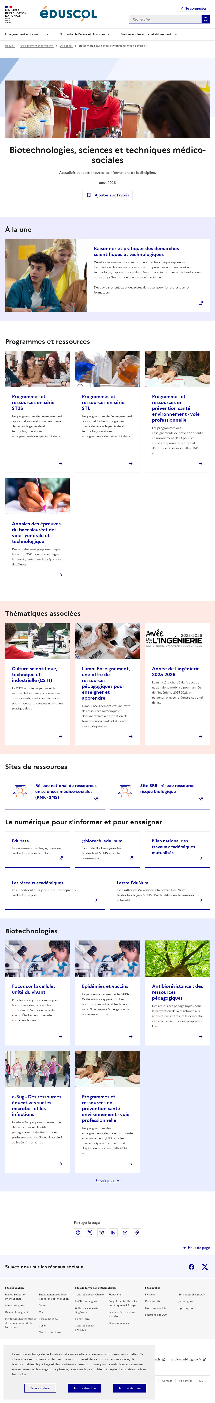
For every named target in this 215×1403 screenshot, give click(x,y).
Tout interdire (84, 1388)
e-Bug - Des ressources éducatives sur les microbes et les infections (36, 1105)
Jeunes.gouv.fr (187, 1301)
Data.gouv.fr (152, 1301)
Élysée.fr (150, 1294)
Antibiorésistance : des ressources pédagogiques (177, 992)
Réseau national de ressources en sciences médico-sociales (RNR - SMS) (66, 791)
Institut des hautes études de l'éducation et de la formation (20, 1323)
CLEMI (43, 1326)
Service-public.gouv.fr (192, 1294)
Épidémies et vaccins (105, 986)
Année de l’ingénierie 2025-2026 (176, 671)
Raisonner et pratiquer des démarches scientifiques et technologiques (136, 251)
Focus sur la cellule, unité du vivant (33, 989)
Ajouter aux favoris (112, 195)
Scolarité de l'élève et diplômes (82, 34)
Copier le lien (137, 1232)
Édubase (20, 841)
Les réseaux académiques (37, 883)
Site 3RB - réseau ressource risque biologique (167, 788)
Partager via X (90, 1232)
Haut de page (199, 1247)
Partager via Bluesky (101, 1232)
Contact (167, 1381)
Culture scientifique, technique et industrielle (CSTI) (34, 674)
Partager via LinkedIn (113, 1232)
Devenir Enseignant (16, 1312)
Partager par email (125, 1232)
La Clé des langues (86, 1301)
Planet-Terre (82, 1319)
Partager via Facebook (78, 1232)
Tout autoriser (129, 1388)
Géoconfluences (119, 1323)
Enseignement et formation (24, 34)
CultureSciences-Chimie (89, 1294)
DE (201, 1381)
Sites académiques (50, 1332)
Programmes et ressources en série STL (103, 402)
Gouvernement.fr (155, 1308)
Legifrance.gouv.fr (156, 1315)
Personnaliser (40, 1388)
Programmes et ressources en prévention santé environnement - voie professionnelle (176, 408)
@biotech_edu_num (102, 841)
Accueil (10, 46)
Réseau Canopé (48, 1319)
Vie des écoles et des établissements (147, 34)
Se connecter (195, 8)
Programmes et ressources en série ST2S (33, 402)
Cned (42, 1312)
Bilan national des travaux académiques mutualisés (173, 847)
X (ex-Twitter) (205, 1267)
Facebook (191, 1267)
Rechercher (206, 19)
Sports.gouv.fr (187, 1308)
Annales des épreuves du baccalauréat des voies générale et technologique (36, 532)
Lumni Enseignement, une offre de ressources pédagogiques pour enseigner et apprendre (106, 683)
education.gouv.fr (15, 1305)
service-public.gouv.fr (186, 1359)
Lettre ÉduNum (132, 883)
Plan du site (186, 1381)
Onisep (43, 1305)
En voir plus (105, 1180)
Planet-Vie (115, 1294)
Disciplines (66, 46)
